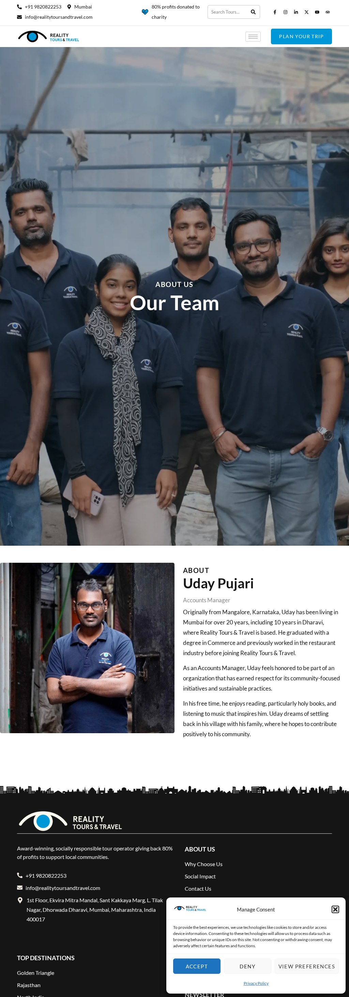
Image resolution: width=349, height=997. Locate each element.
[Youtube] (317, 11)
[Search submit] (253, 12)
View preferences (306, 966)
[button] (335, 909)
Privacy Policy (256, 983)
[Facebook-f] (274, 11)
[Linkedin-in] (295, 11)
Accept (197, 966)
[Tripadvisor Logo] (327, 11)
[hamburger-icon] (253, 37)
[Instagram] (285, 11)
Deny (247, 966)
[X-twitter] (306, 11)
